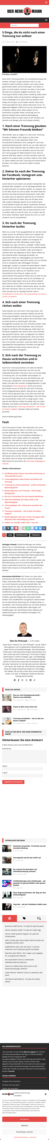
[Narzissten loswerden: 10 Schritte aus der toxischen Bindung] (6, 848)
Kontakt (11, 1071)
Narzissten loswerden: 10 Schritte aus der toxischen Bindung (29, 847)
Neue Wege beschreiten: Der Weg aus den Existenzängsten (29, 894)
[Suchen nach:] (24, 25)
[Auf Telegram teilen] (36, 528)
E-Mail (4, 773)
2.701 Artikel (34, 641)
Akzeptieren (24, 1119)
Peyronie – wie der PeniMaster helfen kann (30, 904)
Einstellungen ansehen (24, 1132)
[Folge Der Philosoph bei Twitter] (25, 680)
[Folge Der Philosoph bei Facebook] (17, 680)
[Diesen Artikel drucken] (24, 528)
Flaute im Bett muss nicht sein (25, 707)
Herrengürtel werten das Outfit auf (27, 858)
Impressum (32, 1137)
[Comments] (39, 918)
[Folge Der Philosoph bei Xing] (33, 680)
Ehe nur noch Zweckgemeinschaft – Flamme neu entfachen (27, 696)
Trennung (36, 535)
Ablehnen (24, 1125)
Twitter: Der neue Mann (10, 1088)
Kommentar (6, 748)
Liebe (10, 535)
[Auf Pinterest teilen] (16, 528)
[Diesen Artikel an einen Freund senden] (20, 528)
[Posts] (9, 918)
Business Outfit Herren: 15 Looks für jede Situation (24, 926)
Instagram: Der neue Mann (11, 1081)
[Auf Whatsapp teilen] (28, 528)
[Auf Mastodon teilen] (32, 528)
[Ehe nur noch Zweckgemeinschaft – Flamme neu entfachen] (6, 697)
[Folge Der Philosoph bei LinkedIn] (29, 680)
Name (4, 766)
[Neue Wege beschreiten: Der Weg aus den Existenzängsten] (6, 895)
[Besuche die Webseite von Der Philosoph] (15, 680)
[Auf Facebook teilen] (4, 528)
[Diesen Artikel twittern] (8, 528)
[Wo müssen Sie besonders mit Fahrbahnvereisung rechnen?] (6, 871)
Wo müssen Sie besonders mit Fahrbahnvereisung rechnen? (25, 870)
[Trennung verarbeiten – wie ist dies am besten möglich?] (6, 720)
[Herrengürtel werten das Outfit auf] (6, 860)
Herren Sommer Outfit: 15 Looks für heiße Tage (23, 930)
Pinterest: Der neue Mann (11, 1085)
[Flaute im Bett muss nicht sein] (6, 709)
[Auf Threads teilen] (44, 528)
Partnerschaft (22, 535)
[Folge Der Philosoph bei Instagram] (21, 680)
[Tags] (24, 918)
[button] (45, 1094)
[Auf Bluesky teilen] (40, 528)
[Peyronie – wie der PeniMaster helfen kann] (6, 906)
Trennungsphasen (20, 386)
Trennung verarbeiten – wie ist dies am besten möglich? (28, 719)
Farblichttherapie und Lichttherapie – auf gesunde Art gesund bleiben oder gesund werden (29, 883)
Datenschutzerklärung (21, 1137)
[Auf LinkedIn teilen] (12, 528)
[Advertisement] (24, 811)
